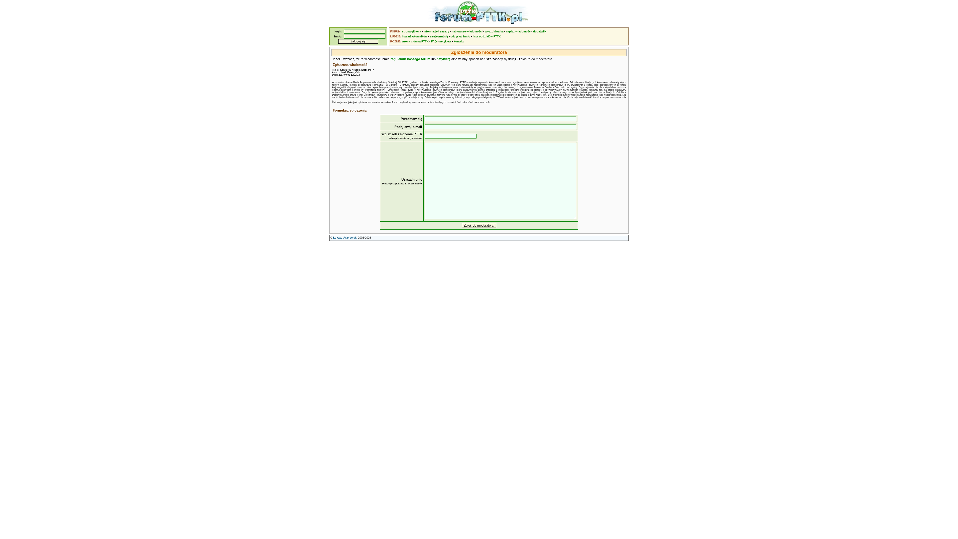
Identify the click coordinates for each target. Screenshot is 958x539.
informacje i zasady (436, 31)
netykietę (443, 59)
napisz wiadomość (518, 31)
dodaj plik (539, 31)
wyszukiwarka (494, 31)
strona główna (411, 31)
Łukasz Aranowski (345, 237)
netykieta (445, 41)
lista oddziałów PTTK (487, 36)
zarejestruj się (439, 36)
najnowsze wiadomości (467, 31)
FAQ (434, 41)
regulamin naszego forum (410, 59)
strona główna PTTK (415, 41)
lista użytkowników (414, 36)
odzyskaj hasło (460, 36)
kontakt (459, 41)
